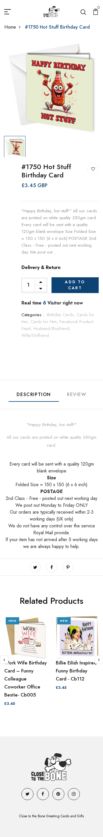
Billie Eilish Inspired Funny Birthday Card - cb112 (76, 670)
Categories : (32, 315)
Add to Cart (75, 285)
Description (34, 394)
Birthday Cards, (62, 315)
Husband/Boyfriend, (52, 328)
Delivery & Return (40, 267)
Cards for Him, (45, 321)
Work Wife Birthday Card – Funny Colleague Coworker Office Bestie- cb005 (25, 678)
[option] (51, 86)
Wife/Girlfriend (35, 335)
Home (10, 27)
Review (76, 394)
